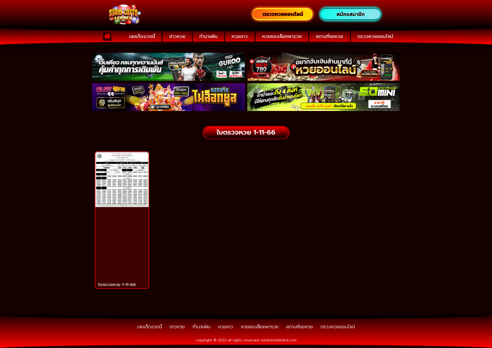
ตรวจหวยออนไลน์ (375, 36)
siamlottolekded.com (278, 340)
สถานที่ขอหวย (329, 36)
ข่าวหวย (177, 36)
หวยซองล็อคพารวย (282, 36)
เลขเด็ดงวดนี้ (142, 36)
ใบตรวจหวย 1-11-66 (117, 285)
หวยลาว (240, 36)
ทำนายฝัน (208, 36)
